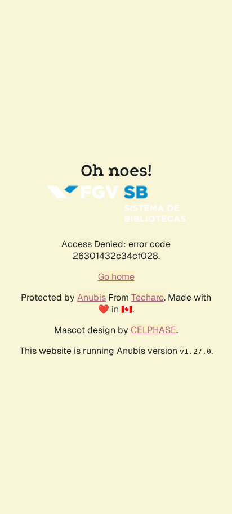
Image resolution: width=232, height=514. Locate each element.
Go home (116, 277)
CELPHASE (153, 330)
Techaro (147, 297)
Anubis (91, 297)
